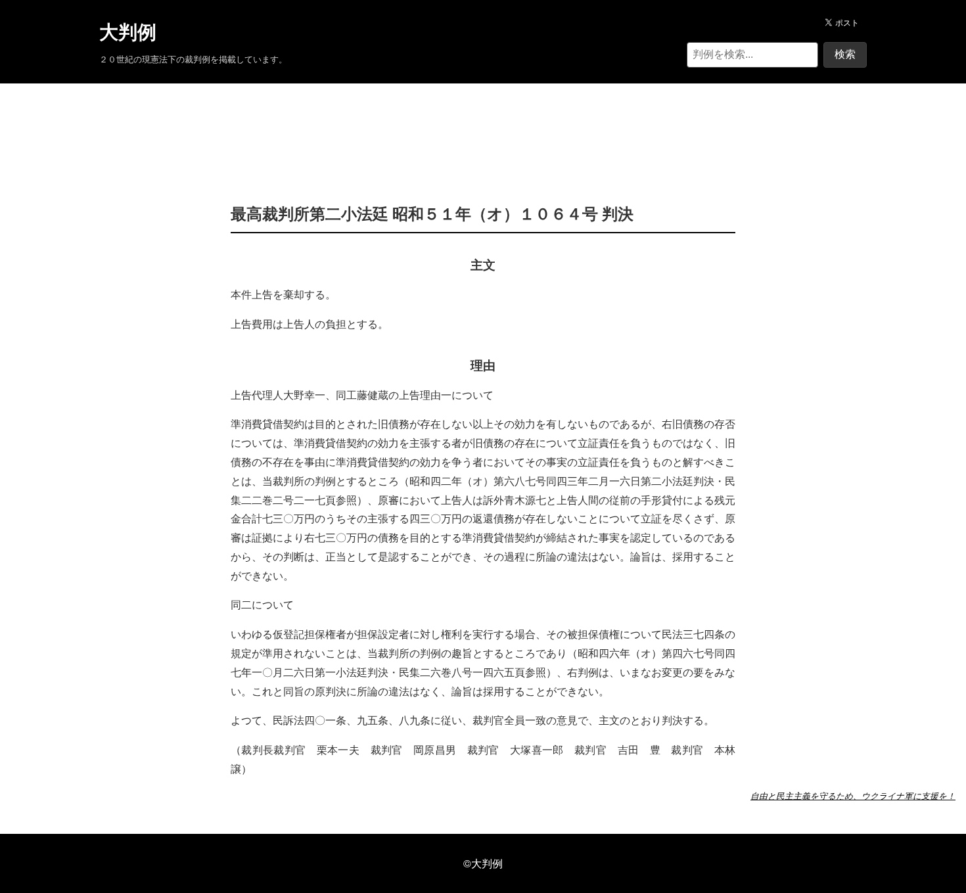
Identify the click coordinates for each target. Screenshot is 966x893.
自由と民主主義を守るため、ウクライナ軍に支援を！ (852, 796)
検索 (845, 54)
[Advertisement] (483, 123)
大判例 (127, 32)
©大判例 (483, 863)
